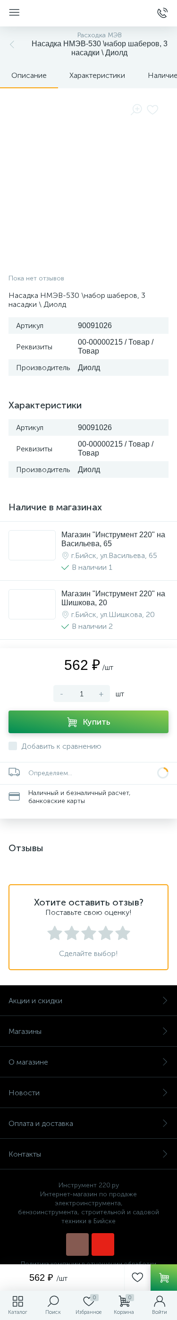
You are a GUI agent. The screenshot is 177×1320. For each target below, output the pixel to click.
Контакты (24, 1154)
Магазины (25, 1031)
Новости (24, 1092)
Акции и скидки (35, 1000)
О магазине (28, 1062)
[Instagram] (77, 1244)
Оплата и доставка (40, 1123)
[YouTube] (103, 1244)
